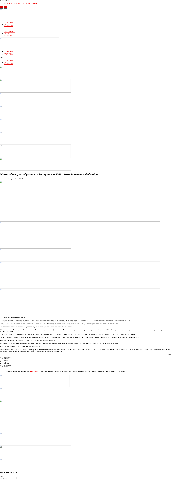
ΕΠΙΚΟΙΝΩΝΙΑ (8, 26)
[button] (85, 29)
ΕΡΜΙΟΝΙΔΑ (7, 24)
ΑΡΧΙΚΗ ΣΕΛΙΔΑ (9, 22)
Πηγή (169, 354)
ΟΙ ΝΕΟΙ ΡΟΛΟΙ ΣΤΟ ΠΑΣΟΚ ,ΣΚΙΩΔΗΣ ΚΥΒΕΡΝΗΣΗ (21, 4)
